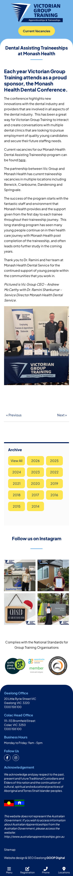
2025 (54, 460)
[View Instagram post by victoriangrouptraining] (32, 587)
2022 (54, 472)
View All (17, 460)
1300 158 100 (12, 707)
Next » (62, 415)
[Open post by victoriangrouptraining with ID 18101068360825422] (53, 609)
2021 (16, 483)
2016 (54, 495)
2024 (16, 472)
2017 (35, 495)
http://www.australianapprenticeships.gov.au (34, 836)
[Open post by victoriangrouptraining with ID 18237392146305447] (53, 575)
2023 (35, 472)
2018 (16, 495)
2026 (35, 460)
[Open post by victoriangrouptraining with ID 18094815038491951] (19, 575)
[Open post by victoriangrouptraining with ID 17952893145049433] (19, 609)
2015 (16, 506)
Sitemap (9, 849)
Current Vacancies (36, 31)
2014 (35, 506)
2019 (54, 483)
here (22, 160)
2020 (35, 483)
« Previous (13, 415)
